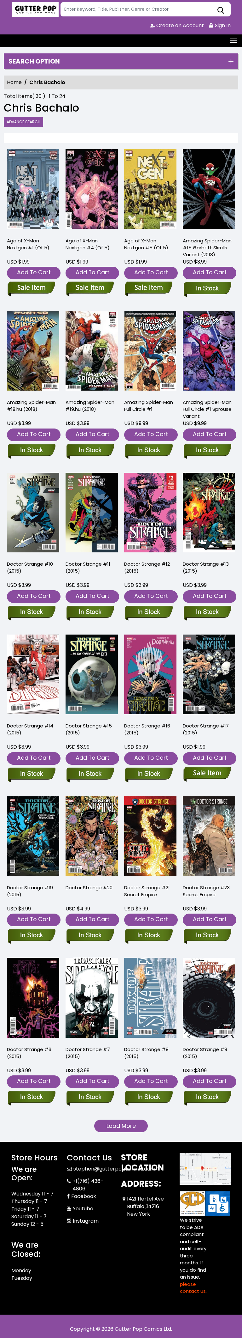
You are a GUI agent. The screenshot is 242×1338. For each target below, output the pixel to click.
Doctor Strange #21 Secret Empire (147, 891)
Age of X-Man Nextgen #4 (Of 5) (88, 244)
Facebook (83, 1196)
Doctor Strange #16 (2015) (147, 729)
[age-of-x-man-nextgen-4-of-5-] (92, 190)
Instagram (86, 1221)
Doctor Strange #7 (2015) (88, 1053)
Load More (121, 1126)
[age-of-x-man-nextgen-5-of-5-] (150, 190)
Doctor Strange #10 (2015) (30, 567)
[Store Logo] (35, 9)
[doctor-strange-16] (150, 676)
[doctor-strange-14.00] (33, 676)
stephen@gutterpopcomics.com (114, 1168)
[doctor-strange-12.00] (150, 514)
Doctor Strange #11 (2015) (88, 567)
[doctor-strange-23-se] (209, 837)
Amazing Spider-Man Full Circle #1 (148, 405)
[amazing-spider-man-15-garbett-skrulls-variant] (209, 190)
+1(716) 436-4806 (87, 1184)
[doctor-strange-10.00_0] (33, 514)
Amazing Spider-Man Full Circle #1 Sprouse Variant (207, 409)
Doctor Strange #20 (89, 887)
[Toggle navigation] (233, 41)
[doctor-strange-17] (209, 676)
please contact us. (193, 1288)
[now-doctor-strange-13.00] (209, 514)
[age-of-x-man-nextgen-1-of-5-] (33, 190)
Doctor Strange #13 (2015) (206, 567)
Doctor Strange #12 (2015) (147, 567)
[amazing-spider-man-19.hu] (92, 352)
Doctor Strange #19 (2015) (30, 891)
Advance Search (23, 122)
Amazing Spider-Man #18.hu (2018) (31, 405)
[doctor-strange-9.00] (209, 999)
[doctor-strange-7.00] (92, 999)
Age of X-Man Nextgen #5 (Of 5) (146, 244)
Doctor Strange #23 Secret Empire (206, 891)
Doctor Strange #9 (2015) (205, 1053)
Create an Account (179, 25)
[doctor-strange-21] (150, 837)
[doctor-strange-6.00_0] (33, 999)
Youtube (83, 1208)
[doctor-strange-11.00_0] (92, 514)
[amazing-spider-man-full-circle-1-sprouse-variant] (209, 352)
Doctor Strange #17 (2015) (206, 729)
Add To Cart (34, 272)
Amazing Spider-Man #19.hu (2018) (90, 405)
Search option (34, 61)
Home (14, 82)
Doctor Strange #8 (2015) (146, 1053)
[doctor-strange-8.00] (150, 999)
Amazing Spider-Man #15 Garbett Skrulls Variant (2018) (207, 247)
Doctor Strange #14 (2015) (30, 729)
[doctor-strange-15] (92, 676)
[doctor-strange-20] (92, 837)
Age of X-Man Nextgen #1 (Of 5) (28, 244)
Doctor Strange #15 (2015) (89, 729)
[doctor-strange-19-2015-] (33, 837)
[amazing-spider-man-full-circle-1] (150, 352)
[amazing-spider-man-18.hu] (33, 352)
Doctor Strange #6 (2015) (29, 1053)
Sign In (222, 25)
